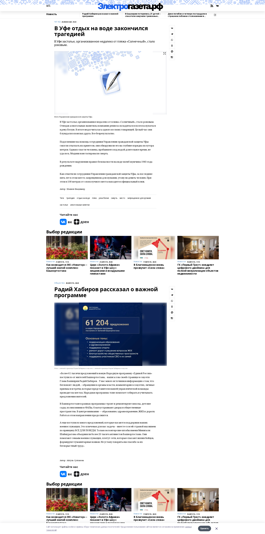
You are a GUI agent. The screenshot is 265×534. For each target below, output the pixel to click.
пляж (94, 198)
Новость (51, 14)
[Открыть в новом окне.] (66, 222)
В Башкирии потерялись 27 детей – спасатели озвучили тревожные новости (143, 15)
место (122, 198)
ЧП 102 (57, 22)
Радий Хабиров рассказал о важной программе (100, 15)
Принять (204, 528)
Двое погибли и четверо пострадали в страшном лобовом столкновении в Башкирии (187, 15)
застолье (64, 205)
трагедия (70, 198)
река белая (104, 198)
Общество (59, 283)
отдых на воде (83, 198)
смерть (114, 198)
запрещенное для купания (139, 198)
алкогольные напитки (80, 205)
